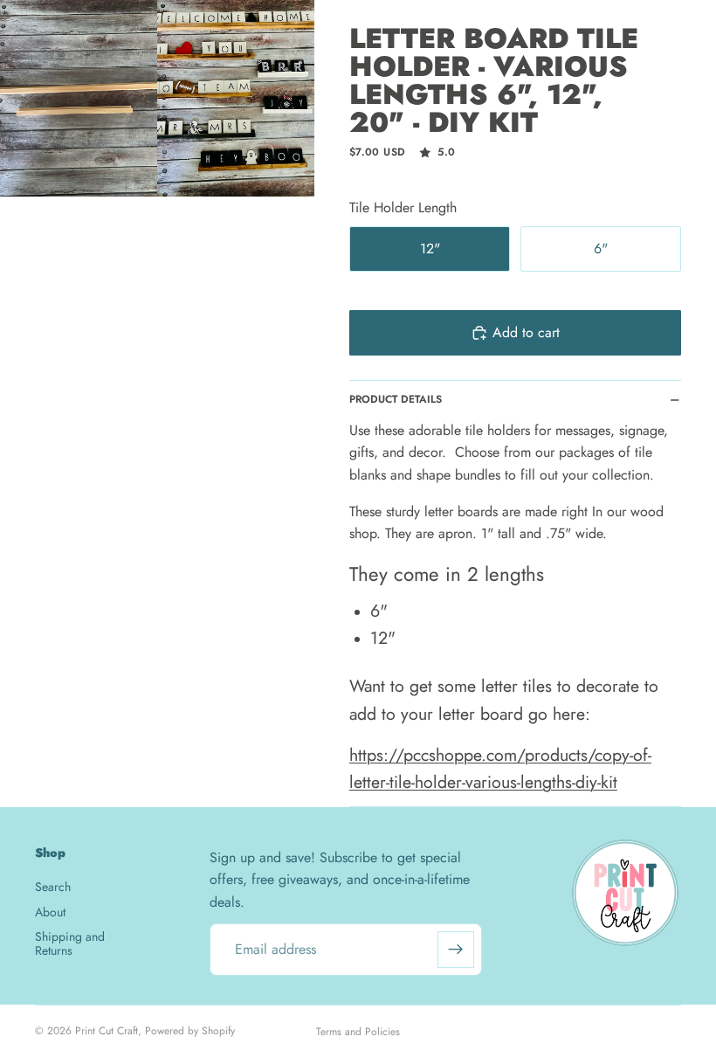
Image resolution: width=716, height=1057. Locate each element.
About (50, 912)
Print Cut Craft (106, 1031)
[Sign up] (455, 949)
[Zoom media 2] (235, 98)
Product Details (395, 399)
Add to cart (526, 332)
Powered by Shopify (190, 1031)
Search (53, 886)
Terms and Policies (358, 1032)
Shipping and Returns (70, 943)
